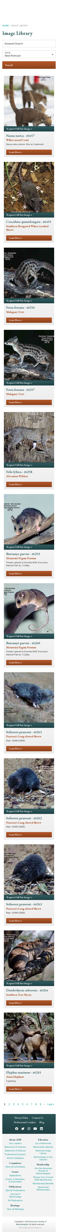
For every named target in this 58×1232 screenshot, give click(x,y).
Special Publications (15, 1190)
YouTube (35, 1128)
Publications (15, 1186)
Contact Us (37, 1117)
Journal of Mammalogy (15, 1195)
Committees (15, 1163)
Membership (43, 1164)
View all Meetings (15, 1209)
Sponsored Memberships (43, 1188)
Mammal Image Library (43, 1151)
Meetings (15, 1205)
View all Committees (15, 1166)
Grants (15, 1171)
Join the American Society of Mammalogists (43, 1171)
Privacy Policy (21, 1117)
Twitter (23, 1128)
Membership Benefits (43, 1183)
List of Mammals (43, 1143)
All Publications (15, 1200)
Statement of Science (15, 1150)
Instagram (29, 1128)
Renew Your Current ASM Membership (43, 1178)
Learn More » (15, 152)
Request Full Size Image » (19, 128)
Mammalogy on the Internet (43, 1158)
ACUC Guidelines (15, 1158)
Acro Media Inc (36, 1228)
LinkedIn (41, 1128)
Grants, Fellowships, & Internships (15, 1180)
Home (5, 25)
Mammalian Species (43, 1147)
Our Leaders (15, 1143)
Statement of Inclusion (15, 1147)
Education (43, 1139)
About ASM (15, 1139)
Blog (41, 1122)
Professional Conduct (25, 1122)
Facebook (16, 1128)
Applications (15, 1175)
